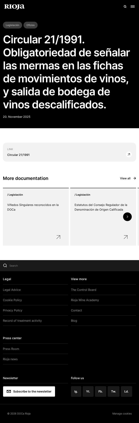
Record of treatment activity (22, 320)
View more (79, 279)
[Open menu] (133, 6)
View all (125, 178)
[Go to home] (14, 6)
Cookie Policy (12, 300)
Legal (7, 279)
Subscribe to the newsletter (32, 391)
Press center (12, 338)
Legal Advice (12, 290)
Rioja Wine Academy (85, 300)
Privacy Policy (12, 310)
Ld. (126, 391)
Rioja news (10, 359)
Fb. (100, 391)
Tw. (113, 391)
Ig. (76, 391)
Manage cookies (122, 413)
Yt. (88, 391)
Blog (74, 320)
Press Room (11, 349)
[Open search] (125, 6)
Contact (76, 310)
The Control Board (83, 290)
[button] (127, 216)
